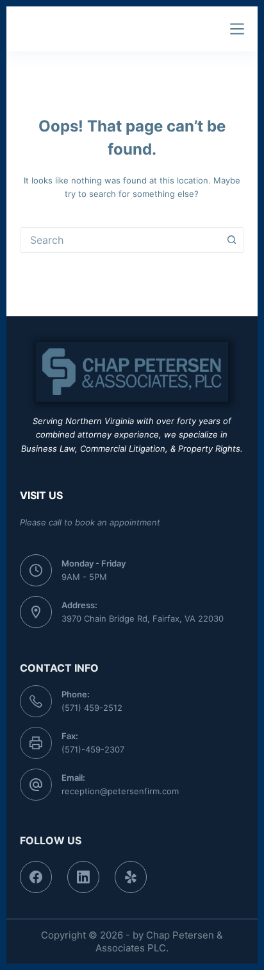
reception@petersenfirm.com (120, 791)
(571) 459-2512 (92, 707)
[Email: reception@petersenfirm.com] (36, 785)
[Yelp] (131, 877)
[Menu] (237, 29)
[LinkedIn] (83, 877)
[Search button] (231, 240)
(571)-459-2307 (93, 749)
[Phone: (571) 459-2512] (36, 701)
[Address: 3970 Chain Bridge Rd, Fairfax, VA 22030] (36, 612)
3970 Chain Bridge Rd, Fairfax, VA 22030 (143, 618)
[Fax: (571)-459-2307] (36, 743)
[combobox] (120, 240)
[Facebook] (36, 877)
